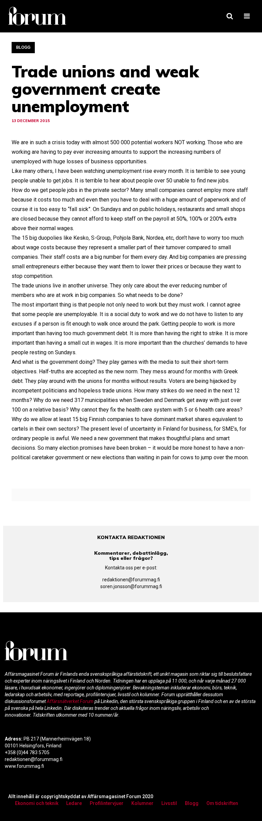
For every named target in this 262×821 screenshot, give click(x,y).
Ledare (74, 803)
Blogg (23, 47)
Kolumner (142, 803)
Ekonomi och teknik (36, 803)
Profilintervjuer (106, 803)
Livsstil (169, 803)
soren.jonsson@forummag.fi (131, 586)
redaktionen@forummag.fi (131, 579)
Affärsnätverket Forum (70, 701)
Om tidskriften (222, 803)
